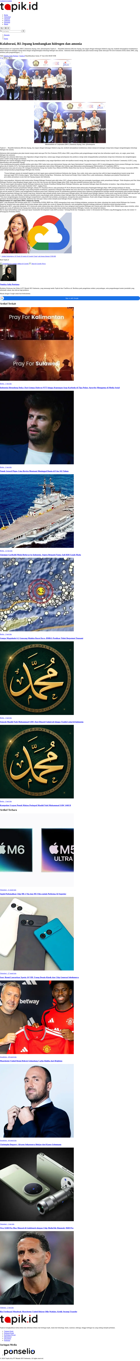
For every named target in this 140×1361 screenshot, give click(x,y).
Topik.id (22, 56)
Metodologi (8, 1337)
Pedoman (7, 1340)
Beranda (7, 35)
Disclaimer (7, 1338)
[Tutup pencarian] (23, 31)
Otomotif (7, 19)
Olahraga (7, 20)
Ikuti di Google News (38, 264)
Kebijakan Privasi (10, 1335)
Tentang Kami (8, 1331)
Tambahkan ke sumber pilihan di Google (15, 264)
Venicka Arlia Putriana (11, 56)
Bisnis (6, 24)
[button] (70, 298)
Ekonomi (7, 22)
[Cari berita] (1, 28)
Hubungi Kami (9, 1333)
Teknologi (7, 17)
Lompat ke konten (6, 1)
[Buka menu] (7, 28)
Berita (6, 15)
